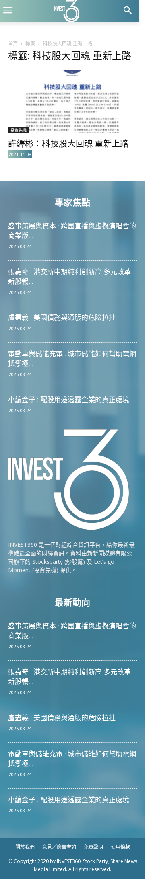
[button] (127, 11)
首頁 (13, 43)
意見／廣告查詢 (59, 847)
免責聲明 (93, 847)
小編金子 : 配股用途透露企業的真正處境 (68, 400)
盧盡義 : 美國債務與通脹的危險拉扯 (62, 318)
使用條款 (120, 847)
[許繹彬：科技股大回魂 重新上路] (72, 101)
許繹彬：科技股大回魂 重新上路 (68, 143)
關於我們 (25, 847)
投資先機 (18, 130)
